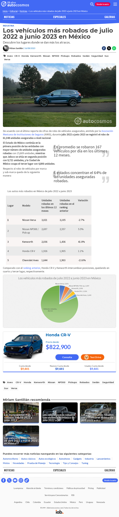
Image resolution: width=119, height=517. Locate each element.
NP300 (55, 56)
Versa (7, 59)
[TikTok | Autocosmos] (26, 480)
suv (106, 56)
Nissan (46, 56)
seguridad (97, 56)
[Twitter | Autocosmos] (9, 480)
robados (76, 56)
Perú (81, 502)
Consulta (67, 357)
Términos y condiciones (53, 488)
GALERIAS (109, 17)
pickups (65, 56)
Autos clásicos (28, 458)
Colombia (37, 502)
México (73, 502)
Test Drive (95, 357)
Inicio (5, 11)
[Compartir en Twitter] (109, 48)
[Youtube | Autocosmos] (15, 480)
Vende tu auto (103, 4)
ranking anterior (31, 268)
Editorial (14, 11)
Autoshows (64, 458)
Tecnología (54, 463)
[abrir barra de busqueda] (92, 4)
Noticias (23, 11)
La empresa (18, 488)
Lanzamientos (103, 458)
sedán (86, 56)
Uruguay (89, 502)
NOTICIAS (9, 17)
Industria (8, 25)
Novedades (18, 463)
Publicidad (101, 488)
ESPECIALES (59, 17)
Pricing (91, 488)
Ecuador (47, 502)
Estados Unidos (60, 502)
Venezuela (100, 502)
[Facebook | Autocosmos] (3, 480)
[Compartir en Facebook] (104, 48)
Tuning (84, 463)
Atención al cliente (33, 488)
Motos (6, 463)
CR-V (17, 56)
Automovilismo (10, 458)
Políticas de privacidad (76, 488)
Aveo (10, 56)
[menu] (115, 4)
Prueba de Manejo (36, 463)
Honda (25, 56)
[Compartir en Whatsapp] (114, 48)
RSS (72, 495)
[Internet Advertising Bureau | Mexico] (59, 512)
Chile (27, 502)
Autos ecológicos (47, 458)
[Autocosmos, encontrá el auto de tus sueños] (15, 4)
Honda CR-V (58, 335)
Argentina (18, 502)
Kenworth (35, 56)
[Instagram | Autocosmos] (21, 480)
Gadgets (77, 458)
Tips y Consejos (70, 463)
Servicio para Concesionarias (56, 495)
